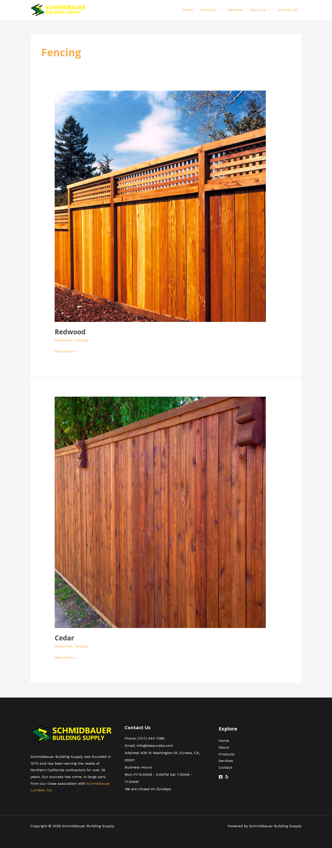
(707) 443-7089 (151, 738)
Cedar (64, 637)
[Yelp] (227, 777)
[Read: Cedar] (160, 512)
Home (188, 10)
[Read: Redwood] (160, 206)
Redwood (70, 331)
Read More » (65, 351)
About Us (258, 10)
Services (235, 10)
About (224, 747)
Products (208, 10)
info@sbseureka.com (155, 745)
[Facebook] (221, 777)
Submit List (288, 10)
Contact (225, 767)
